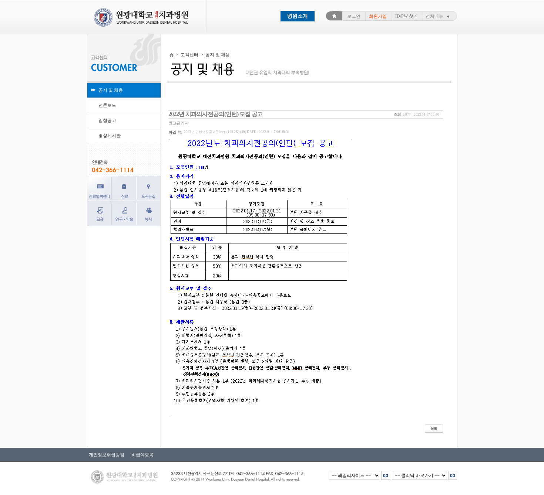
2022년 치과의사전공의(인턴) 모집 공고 (215, 114)
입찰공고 (107, 120)
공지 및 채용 (110, 90)
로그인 (353, 16)
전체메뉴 (434, 16)
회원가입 (378, 16)
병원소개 (297, 16)
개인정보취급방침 (106, 454)
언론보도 (107, 105)
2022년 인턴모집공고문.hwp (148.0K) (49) (237, 132)
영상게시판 (109, 135)
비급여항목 (141, 454)
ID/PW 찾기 (406, 16)
